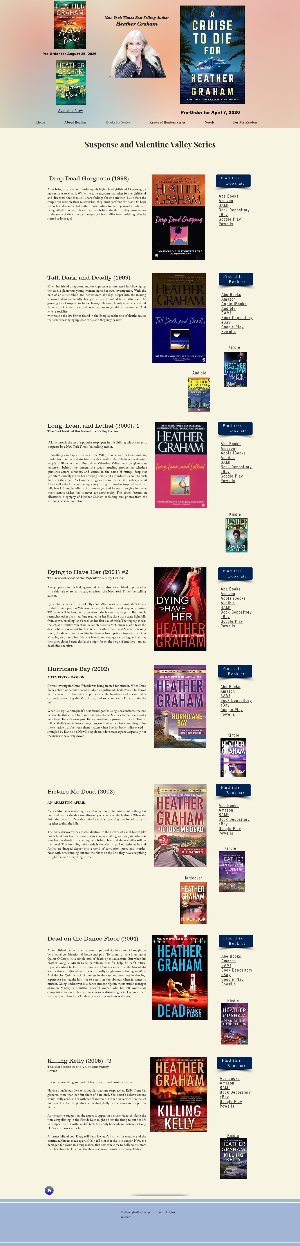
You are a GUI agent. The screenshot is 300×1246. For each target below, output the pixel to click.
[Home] (49, 1190)
